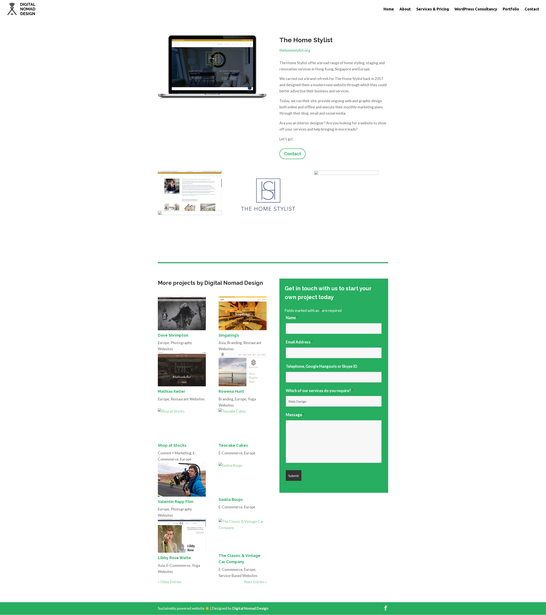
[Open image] (190, 191)
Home (388, 9)
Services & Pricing (432, 9)
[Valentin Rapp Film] (182, 479)
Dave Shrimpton (173, 335)
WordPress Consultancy (476, 9)
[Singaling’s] (243, 313)
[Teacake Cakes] (243, 424)
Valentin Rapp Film (175, 501)
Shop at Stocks (172, 445)
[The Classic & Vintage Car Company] (243, 535)
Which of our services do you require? (319, 390)
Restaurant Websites (188, 399)
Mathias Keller (171, 391)
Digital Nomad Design (250, 608)
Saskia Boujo (231, 499)
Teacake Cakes (233, 445)
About (405, 9)
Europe (163, 342)
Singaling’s (229, 335)
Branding (234, 342)
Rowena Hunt (231, 391)
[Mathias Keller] (182, 369)
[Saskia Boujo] (243, 478)
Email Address (299, 342)
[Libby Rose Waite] (182, 536)
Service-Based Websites (238, 575)
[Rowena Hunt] (243, 369)
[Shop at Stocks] (182, 424)
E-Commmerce (231, 453)
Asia (222, 342)
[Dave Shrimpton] (182, 313)
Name (292, 317)
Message (295, 414)
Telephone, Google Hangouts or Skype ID (321, 366)
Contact (532, 9)
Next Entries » (255, 582)
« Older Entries (170, 582)
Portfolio (511, 9)
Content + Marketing (174, 453)
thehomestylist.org (294, 50)
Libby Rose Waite (174, 557)
